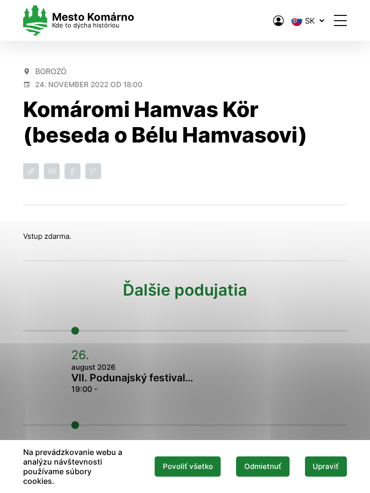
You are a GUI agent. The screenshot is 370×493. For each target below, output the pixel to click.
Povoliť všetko (188, 466)
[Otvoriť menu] (340, 20)
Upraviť (326, 466)
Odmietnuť (262, 466)
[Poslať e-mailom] (52, 171)
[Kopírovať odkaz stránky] (31, 171)
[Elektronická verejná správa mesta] (278, 20)
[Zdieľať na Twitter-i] (93, 171)
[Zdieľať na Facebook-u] (72, 171)
